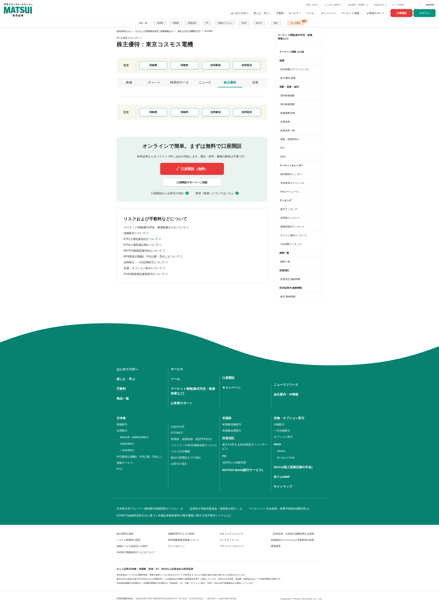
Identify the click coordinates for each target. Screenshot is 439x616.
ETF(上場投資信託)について (141, 239)
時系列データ (179, 82)
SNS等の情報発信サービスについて (136, 552)
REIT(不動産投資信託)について (143, 250)
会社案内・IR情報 (356, 5)
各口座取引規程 (125, 533)
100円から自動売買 (234, 462)
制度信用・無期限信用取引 (134, 437)
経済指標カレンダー (291, 174)
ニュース (205, 82)
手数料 (280, 13)
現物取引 (122, 424)
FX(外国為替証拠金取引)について (144, 274)
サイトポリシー (176, 546)
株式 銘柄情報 (287, 296)
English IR (379, 5)
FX (207, 23)
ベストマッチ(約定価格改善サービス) (193, 445)
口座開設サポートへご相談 (192, 182)
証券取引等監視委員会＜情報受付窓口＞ (214, 508)
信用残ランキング (290, 217)
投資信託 (192, 23)
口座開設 (401, 12)
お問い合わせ (312, 5)
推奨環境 (276, 546)
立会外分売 (178, 426)
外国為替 (285, 121)
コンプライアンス (229, 540)
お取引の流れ (179, 463)
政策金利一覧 (287, 130)
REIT (283, 156)
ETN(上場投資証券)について (141, 244)
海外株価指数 (287, 104)
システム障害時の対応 (129, 540)
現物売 (184, 65)
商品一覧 (143, 23)
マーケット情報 (350, 13)
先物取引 (279, 424)
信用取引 (122, 430)
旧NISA (281, 451)
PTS (119, 469)
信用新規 (215, 65)
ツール (310, 13)
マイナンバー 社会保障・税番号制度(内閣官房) (277, 508)
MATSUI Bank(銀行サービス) (242, 470)
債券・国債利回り (290, 139)
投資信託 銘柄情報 (290, 279)
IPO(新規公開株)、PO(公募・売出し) (139, 456)
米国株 (176, 23)
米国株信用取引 (231, 430)
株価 (129, 82)
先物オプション (225, 23)
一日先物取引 (282, 430)
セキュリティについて (232, 533)
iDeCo (259, 23)
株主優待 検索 (287, 78)
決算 (255, 82)
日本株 (160, 23)
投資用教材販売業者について (183, 540)
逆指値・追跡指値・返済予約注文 (191, 439)
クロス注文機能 (180, 451)
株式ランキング (288, 209)
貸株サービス (125, 462)
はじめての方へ (240, 13)
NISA (244, 23)
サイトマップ (283, 486)
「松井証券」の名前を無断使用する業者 (292, 533)
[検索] (420, 5)
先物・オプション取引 (289, 418)
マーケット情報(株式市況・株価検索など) (295, 37)
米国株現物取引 (231, 424)
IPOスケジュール (289, 191)
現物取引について (135, 233)
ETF (282, 148)
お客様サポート (375, 13)
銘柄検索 (430, 5)
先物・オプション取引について (143, 268)
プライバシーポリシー (232, 546)
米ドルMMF (282, 477)
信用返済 (247, 65)
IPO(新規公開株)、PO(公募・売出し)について (152, 256)
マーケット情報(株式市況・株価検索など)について (155, 227)
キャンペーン (328, 13)
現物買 (153, 65)
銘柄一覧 (285, 261)
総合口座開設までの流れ (186, 457)
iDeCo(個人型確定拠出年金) (293, 467)
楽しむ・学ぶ (261, 13)
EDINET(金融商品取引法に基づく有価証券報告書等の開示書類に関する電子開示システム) (172, 515)
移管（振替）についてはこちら (214, 193)
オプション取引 (283, 436)
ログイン (424, 12)
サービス (294, 13)
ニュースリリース (286, 384)
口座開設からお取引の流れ (167, 193)
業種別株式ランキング (292, 226)
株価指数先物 (287, 113)
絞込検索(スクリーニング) (294, 69)
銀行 (276, 23)
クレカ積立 (295, 23)
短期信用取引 (127, 443)
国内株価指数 (287, 95)
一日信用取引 (127, 450)
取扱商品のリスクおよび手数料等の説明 (292, 540)
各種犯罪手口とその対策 (181, 533)
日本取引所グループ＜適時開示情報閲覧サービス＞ (148, 508)
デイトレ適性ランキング (293, 235)
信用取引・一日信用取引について (144, 262)
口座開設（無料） (194, 169)
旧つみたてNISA (286, 457)
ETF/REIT (177, 432)
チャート (154, 82)
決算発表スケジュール (292, 183)
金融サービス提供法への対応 (132, 546)
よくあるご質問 (331, 5)
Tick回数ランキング (290, 244)
